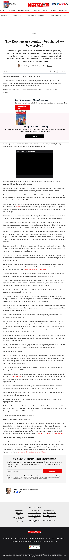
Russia (17, 206)
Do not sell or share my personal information (41, 543)
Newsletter (62, 71)
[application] (34, 163)
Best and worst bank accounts (36, 15)
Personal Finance (24, 10)
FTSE (8, 356)
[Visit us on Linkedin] (58, 4)
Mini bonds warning (17, 15)
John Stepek (27, 66)
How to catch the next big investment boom (31, 452)
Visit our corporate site (55, 555)
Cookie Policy (61, 540)
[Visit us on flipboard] (65, 4)
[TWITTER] (14, 492)
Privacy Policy (50, 540)
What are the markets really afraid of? (50, 433)
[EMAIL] (20, 492)
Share (7, 71)
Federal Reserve (16, 376)
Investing (12, 10)
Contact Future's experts (19, 540)
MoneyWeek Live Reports (34, 522)
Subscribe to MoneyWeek (19, 515)
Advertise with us (18, 543)
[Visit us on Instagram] (63, 4)
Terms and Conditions (37, 540)
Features (49, 66)
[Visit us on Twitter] (55, 4)
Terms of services (29, 476)
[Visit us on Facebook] (53, 4)
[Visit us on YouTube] (60, 4)
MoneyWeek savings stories (49, 518)
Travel (45, 10)
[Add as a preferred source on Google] (34, 549)
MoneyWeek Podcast (34, 514)
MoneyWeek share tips (49, 514)
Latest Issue (19, 523)
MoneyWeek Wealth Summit (34, 518)
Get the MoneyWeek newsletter (19, 519)
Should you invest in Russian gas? (35, 269)
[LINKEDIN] (17, 492)
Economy (37, 10)
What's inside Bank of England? (58, 15)
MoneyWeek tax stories (49, 522)
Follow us (54, 71)
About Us (6, 540)
